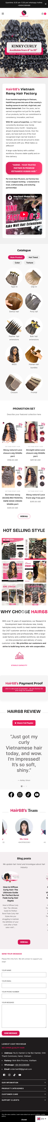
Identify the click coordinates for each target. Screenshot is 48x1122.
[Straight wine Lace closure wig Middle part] (35, 432)
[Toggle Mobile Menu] (4, 13)
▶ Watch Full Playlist (24, 723)
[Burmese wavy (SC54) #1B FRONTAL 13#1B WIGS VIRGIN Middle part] (12, 477)
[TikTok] (28, 811)
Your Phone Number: (10, 1008)
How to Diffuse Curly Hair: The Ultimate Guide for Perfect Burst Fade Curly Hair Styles (10, 911)
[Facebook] (11, 811)
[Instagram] (20, 811)
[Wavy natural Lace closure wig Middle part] (12, 432)
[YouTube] (37, 811)
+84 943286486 (22, 1081)
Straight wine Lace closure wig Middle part (35, 453)
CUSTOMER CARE (10, 1111)
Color (17, 263)
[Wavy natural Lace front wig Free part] (35, 477)
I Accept (24, 1119)
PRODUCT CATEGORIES (13, 1105)
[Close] (45, 4)
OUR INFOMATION (10, 1099)
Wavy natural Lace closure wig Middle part (12, 453)
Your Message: (8, 1019)
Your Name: (7, 987)
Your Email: (7, 998)
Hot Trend (33, 257)
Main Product (16, 257)
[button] (42, 848)
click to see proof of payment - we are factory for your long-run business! (24, 689)
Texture (29, 263)
